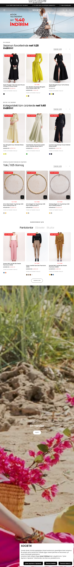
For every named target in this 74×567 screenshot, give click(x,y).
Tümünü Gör (58, 49)
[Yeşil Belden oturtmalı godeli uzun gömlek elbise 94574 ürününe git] (37, 128)
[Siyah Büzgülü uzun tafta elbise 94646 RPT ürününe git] (60, 68)
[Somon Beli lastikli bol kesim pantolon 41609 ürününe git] (14, 247)
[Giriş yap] (67, 10)
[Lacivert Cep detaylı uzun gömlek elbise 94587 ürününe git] (60, 128)
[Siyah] (4, 94)
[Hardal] (49, 274)
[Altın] (5, 213)
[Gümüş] (4, 213)
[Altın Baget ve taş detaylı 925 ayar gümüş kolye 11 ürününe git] (37, 185)
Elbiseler (40, 227)
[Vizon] (28, 275)
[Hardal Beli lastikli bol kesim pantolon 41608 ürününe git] (60, 247)
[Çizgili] (5, 154)
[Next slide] (70, 23)
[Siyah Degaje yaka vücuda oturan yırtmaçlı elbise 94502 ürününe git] (14, 68)
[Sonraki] (70, 49)
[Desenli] (4, 272)
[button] (4, 10)
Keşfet (37, 432)
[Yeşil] (27, 154)
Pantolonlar (26, 227)
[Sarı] (27, 96)
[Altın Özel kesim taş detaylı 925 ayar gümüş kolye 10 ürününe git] (14, 185)
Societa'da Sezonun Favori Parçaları (37, 421)
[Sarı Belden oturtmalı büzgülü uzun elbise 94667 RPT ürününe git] (37, 68)
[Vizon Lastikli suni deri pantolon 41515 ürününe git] (37, 247)
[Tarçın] (30, 275)
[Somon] (5, 272)
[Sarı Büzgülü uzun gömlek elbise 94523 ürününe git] (14, 128)
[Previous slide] (4, 23)
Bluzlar (50, 227)
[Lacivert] (49, 94)
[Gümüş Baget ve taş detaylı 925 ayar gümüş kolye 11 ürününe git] (60, 185)
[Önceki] (7, 252)
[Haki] (28, 96)
